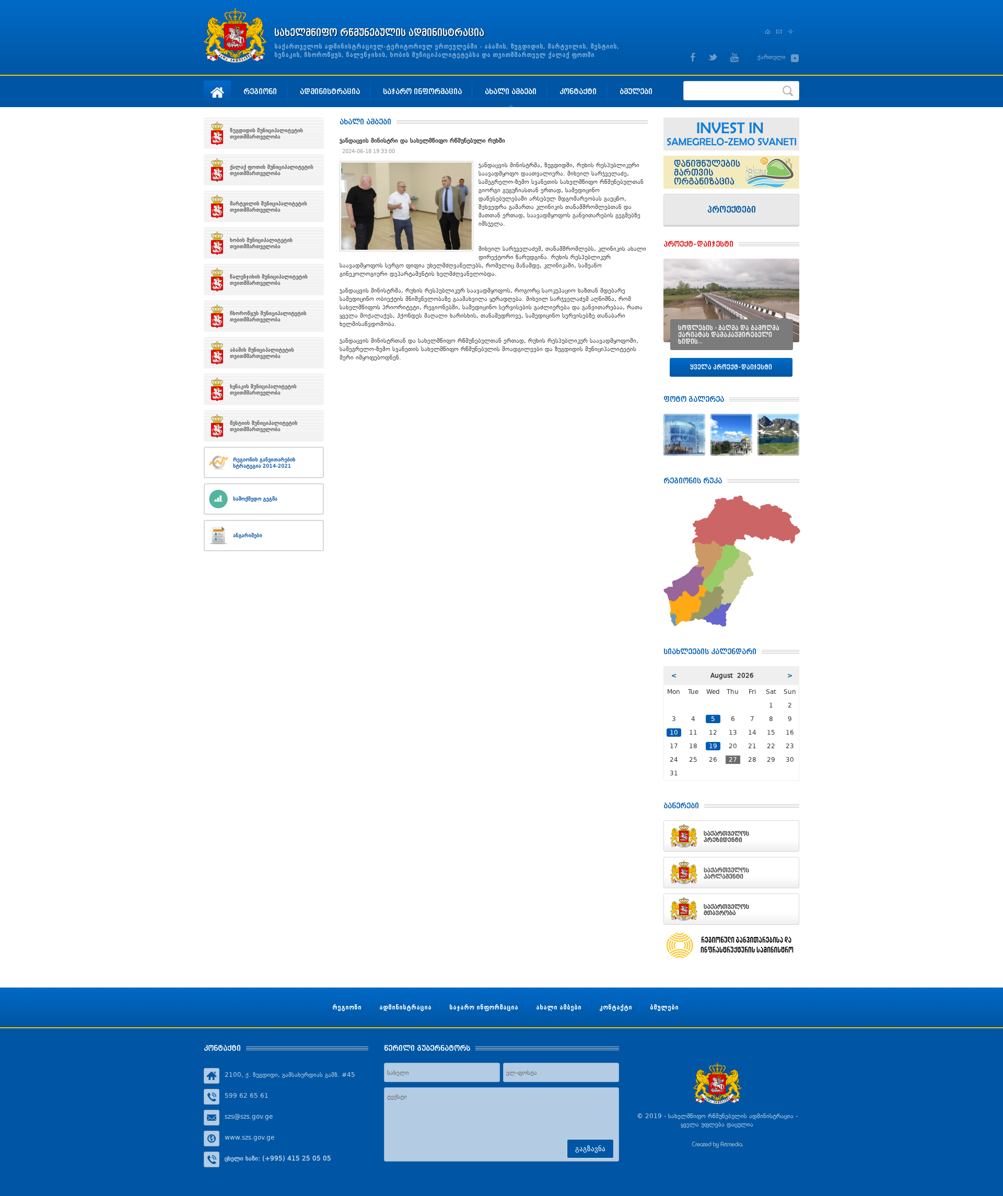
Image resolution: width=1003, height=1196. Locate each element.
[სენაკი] (264, 389)
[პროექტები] (731, 210)
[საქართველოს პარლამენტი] (731, 872)
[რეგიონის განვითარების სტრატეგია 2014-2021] (264, 462)
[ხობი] (264, 243)
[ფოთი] (264, 169)
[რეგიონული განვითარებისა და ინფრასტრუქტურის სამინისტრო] (731, 945)
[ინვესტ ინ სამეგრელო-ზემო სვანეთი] (731, 134)
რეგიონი (260, 91)
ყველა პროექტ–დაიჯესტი (731, 367)
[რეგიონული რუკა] (731, 499)
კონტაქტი (578, 91)
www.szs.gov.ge (249, 1137)
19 (713, 746)
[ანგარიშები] (264, 535)
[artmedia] (717, 1145)
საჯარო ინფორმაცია (422, 91)
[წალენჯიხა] (264, 279)
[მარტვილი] (264, 206)
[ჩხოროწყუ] (264, 316)
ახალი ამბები (511, 91)
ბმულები (636, 91)
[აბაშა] (264, 352)
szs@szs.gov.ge (249, 1116)
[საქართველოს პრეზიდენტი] (731, 836)
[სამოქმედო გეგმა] (264, 499)
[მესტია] (264, 426)
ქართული (771, 57)
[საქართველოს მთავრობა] (731, 909)
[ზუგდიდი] (264, 133)
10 (674, 732)
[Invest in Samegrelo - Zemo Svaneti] (731, 172)
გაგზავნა (590, 1149)
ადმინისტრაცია (330, 91)
